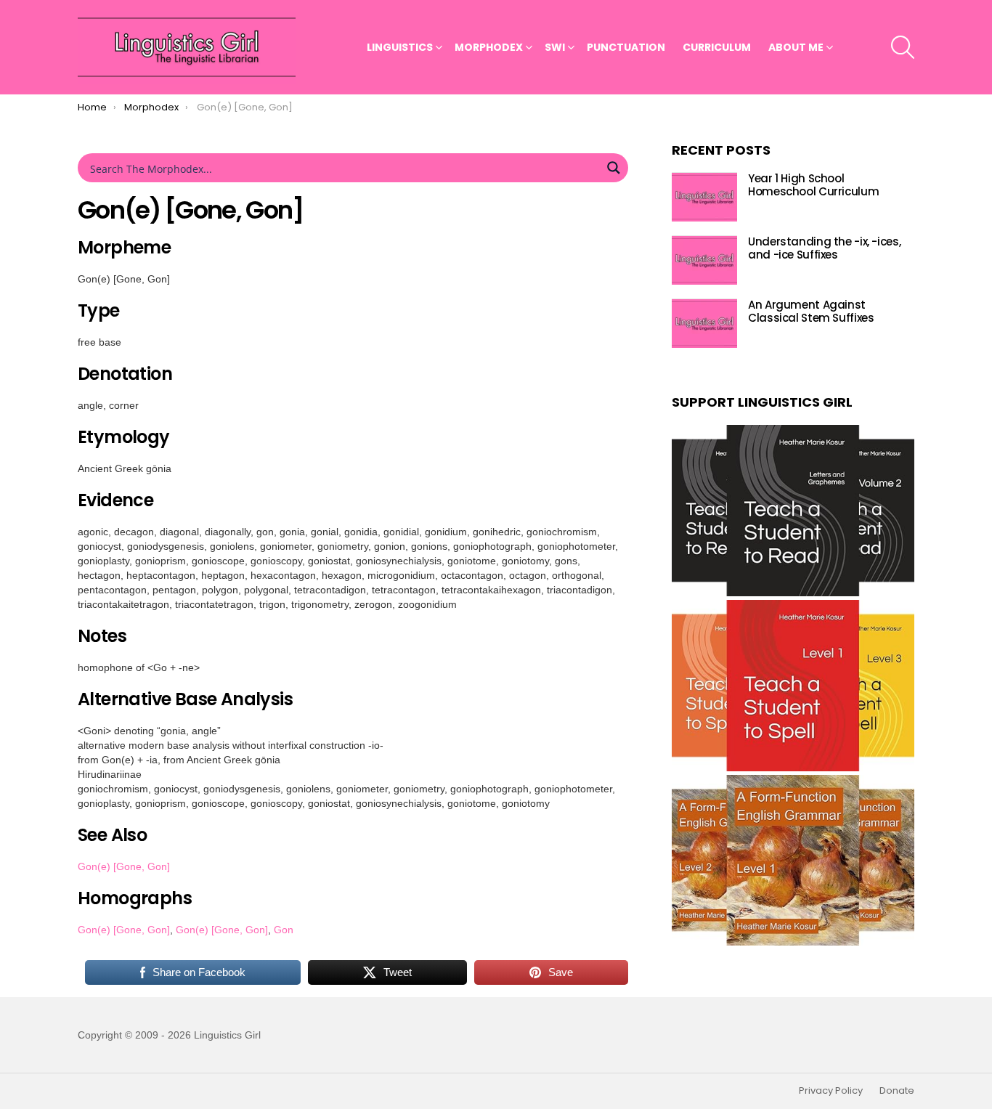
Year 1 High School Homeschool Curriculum (813, 185)
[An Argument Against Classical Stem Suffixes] (704, 323)
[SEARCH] (902, 47)
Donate (896, 1091)
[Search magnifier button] (613, 168)
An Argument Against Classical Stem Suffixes (811, 312)
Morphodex (489, 47)
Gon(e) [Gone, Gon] (124, 866)
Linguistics (400, 47)
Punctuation (626, 47)
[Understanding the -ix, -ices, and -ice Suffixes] (704, 260)
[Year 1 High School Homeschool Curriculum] (704, 197)
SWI (555, 47)
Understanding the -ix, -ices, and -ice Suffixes (824, 249)
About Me (796, 47)
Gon (283, 929)
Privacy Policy (831, 1091)
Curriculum (717, 47)
